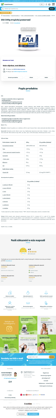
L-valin (4, 195)
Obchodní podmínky (10, 397)
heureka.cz (9, 261)
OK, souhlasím (33, 414)
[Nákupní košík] (49, 4)
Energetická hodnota (8, 145)
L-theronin (5, 201)
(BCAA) (11, 184)
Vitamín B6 (5, 172)
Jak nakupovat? (46, 378)
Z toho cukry (6, 159)
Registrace (46, 373)
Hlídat (31, 77)
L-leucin (5, 188)
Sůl (3, 165)
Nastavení (22, 414)
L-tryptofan (5, 208)
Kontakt (46, 380)
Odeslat (52, 357)
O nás (10, 395)
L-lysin (4, 191)
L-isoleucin (5, 184)
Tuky (4, 149)
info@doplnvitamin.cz (10, 378)
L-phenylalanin (6, 198)
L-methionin (6, 205)
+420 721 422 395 (6, 375)
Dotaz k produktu (13, 77)
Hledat (51, 8)
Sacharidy (5, 155)
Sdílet (46, 77)
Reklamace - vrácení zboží (46, 383)
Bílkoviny (5, 162)
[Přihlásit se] (46, 4)
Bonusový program (46, 375)
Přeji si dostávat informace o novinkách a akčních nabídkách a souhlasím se (41, 362)
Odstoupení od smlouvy (46, 386)
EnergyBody (17, 23)
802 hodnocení (31, 254)
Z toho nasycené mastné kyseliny (11, 152)
